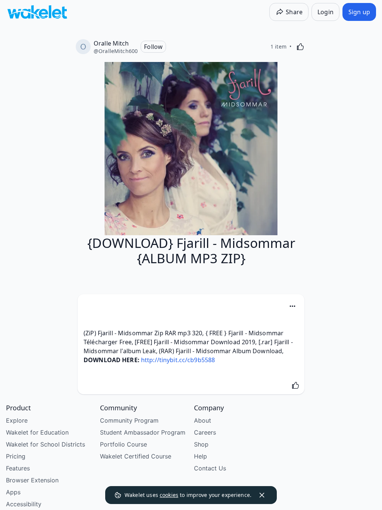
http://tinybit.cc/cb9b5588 (178, 360)
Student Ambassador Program (142, 432)
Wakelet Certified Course (135, 456)
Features (18, 468)
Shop (201, 444)
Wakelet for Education (37, 432)
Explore (17, 420)
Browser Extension (32, 480)
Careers (205, 432)
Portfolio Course (123, 444)
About (202, 420)
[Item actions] (292, 306)
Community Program (129, 420)
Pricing (15, 456)
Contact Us (210, 468)
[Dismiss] (262, 495)
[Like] (300, 47)
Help (200, 456)
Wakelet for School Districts (45, 444)
